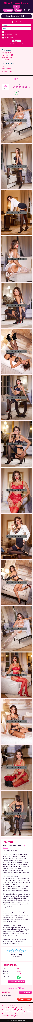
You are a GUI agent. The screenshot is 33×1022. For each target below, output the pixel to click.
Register (9, 10)
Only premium (9, 32)
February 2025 (7, 57)
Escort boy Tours (14, 1008)
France (5, 848)
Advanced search (17, 44)
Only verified (8, 38)
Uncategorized (7, 71)
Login (19, 10)
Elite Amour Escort (16, 3)
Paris (23, 845)
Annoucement (6, 69)
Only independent (10, 35)
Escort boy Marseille (14, 1014)
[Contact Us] (28, 10)
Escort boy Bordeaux (17, 1010)
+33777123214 (21, 87)
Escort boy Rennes (17, 1012)
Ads (3, 66)
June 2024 (5, 60)
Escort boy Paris (7, 1006)
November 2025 (7, 55)
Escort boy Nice (13, 1016)
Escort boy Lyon (19, 1006)
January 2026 (6, 53)
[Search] (24, 10)
